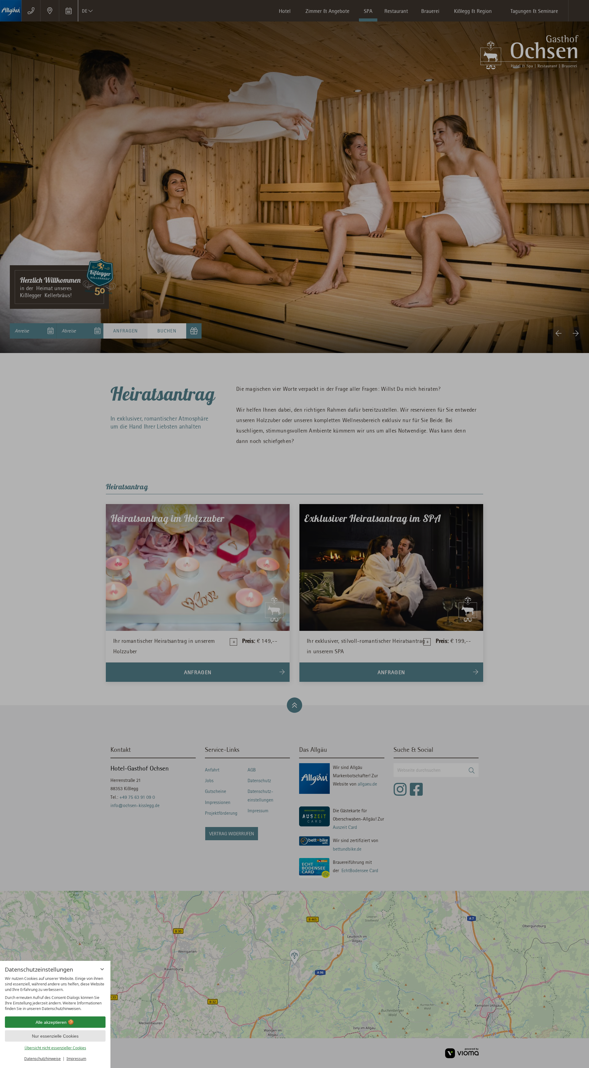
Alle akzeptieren (51, 1022)
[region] (55, 994)
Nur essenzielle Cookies (55, 1036)
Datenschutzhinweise (42, 1058)
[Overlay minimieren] (102, 969)
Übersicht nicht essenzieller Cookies (55, 1048)
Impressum (76, 1058)
